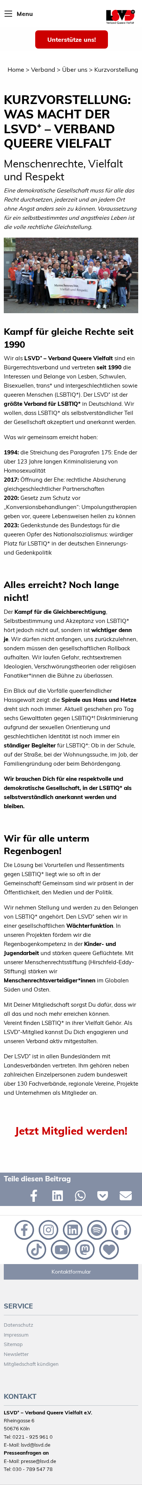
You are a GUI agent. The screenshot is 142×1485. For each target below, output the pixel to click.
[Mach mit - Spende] (107, 1249)
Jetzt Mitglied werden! (71, 1130)
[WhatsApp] (82, 1197)
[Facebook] (23, 1229)
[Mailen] (127, 1197)
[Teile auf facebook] (37, 1197)
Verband (43, 69)
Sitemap (13, 1344)
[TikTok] (35, 1249)
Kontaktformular (71, 1271)
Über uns (74, 69)
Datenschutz (18, 1325)
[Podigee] (119, 1229)
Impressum (16, 1335)
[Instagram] (48, 1229)
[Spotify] (96, 1229)
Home (16, 69)
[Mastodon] (84, 1249)
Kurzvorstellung (116, 69)
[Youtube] (60, 1249)
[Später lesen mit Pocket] (104, 1197)
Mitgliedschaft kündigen (31, 1364)
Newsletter (16, 1354)
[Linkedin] (72, 1229)
